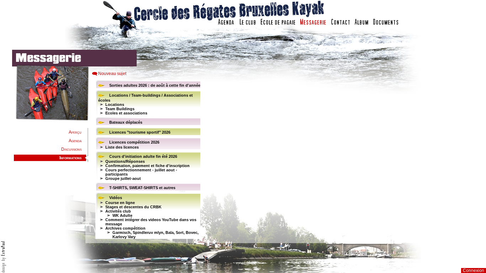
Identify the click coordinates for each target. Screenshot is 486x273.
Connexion (473, 270)
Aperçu (75, 132)
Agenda (75, 140)
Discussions (71, 149)
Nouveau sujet (112, 73)
